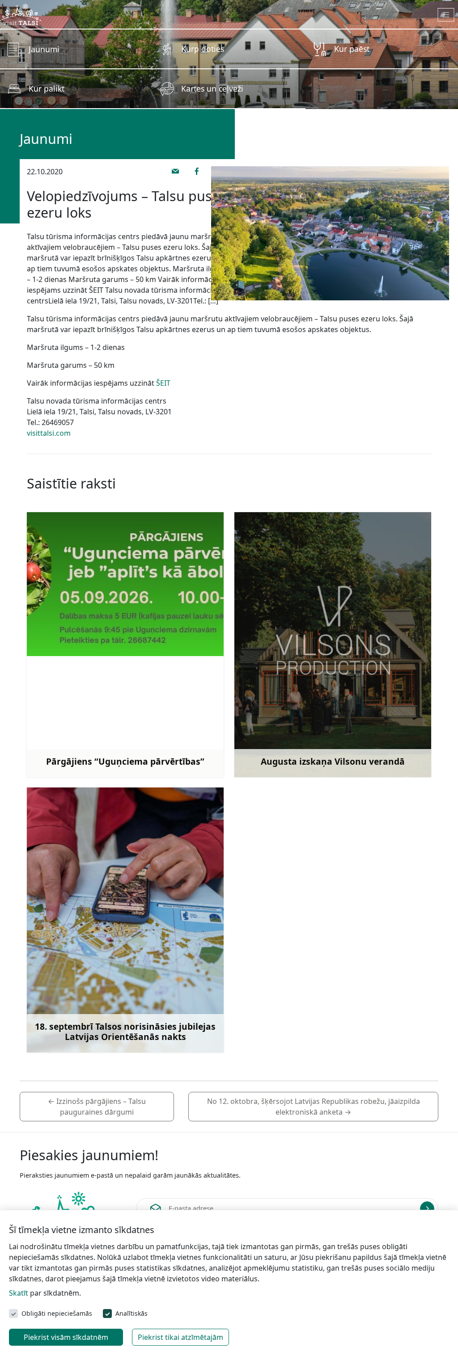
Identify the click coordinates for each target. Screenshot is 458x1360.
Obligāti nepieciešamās (56, 1313)
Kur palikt (46, 88)
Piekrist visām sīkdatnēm (66, 1337)
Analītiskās (131, 1313)
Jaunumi (44, 49)
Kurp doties (202, 48)
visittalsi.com (49, 433)
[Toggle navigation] (446, 14)
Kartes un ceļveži (212, 88)
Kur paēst (351, 48)
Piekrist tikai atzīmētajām (180, 1337)
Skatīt (18, 1293)
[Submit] (427, 1208)
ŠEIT (163, 383)
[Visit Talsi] (20, 13)
